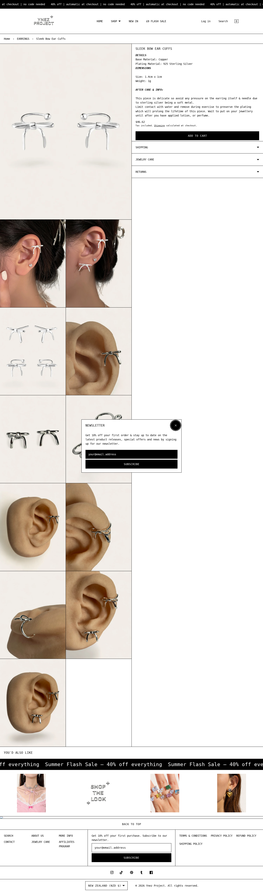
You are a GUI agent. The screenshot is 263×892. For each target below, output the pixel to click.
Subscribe (131, 464)
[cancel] (175, 425)
